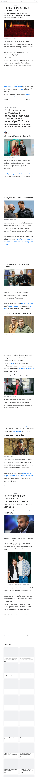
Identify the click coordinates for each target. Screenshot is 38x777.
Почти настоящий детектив (27, 303)
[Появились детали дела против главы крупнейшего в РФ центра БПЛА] (26, 766)
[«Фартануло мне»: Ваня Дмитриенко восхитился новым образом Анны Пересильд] (11, 718)
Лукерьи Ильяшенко (16, 431)
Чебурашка (28, 84)
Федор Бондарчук (7, 241)
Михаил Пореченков (8, 536)
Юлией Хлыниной (23, 475)
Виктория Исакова (21, 239)
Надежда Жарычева (8, 174)
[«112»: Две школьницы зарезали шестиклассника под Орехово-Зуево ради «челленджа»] (11, 654)
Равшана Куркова (16, 241)
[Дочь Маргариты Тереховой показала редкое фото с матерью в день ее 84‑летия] (26, 654)
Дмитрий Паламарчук (8, 369)
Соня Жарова (9, 512)
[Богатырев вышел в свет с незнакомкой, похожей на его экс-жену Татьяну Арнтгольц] (26, 686)
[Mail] (3, 1)
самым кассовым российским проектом (13, 86)
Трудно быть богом (14, 238)
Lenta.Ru (15, 5)
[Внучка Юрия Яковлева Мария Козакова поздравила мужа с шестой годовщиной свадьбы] (26, 702)
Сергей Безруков (30, 239)
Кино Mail (14, 107)
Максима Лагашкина (13, 306)
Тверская (28, 426)
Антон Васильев (21, 368)
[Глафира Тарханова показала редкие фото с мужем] (11, 686)
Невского (13, 363)
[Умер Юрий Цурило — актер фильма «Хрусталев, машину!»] (26, 718)
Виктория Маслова (30, 368)
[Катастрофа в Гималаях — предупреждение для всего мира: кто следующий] (11, 670)
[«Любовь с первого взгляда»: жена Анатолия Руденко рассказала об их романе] (26, 670)
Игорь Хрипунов (21, 173)
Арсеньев (24, 473)
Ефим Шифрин (14, 173)
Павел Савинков (16, 174)
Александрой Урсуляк (14, 475)
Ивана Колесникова (18, 429)
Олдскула (14, 162)
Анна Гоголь (9, 132)
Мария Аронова (7, 173)
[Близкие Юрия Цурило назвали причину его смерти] (11, 766)
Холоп (21, 89)
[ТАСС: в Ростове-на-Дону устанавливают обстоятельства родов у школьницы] (11, 750)
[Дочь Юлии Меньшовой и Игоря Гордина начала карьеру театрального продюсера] (11, 734)
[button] (19, 28)
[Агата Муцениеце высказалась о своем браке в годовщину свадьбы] (26, 734)
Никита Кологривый (24, 241)
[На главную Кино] (5, 1)
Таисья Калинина (29, 173)
